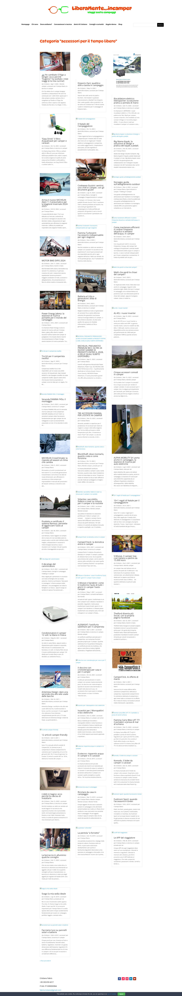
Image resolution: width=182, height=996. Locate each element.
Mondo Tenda (93, 802)
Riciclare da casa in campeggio (87, 793)
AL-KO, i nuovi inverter (125, 313)
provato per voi (59, 899)
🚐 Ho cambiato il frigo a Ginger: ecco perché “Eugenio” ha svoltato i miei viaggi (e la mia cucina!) (55, 77)
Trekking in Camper (48, 574)
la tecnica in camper (60, 148)
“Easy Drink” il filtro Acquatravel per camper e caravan (54, 140)
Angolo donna (111, 24)
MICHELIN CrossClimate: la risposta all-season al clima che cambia (55, 460)
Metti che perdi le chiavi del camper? (125, 273)
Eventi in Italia (58, 266)
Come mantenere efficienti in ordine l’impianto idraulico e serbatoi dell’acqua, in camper (127, 230)
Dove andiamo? (46, 24)
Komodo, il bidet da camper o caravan (123, 761)
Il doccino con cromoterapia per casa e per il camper (89, 669)
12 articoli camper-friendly (54, 734)
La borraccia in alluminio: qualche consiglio (54, 856)
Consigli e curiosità (96, 24)
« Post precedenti (45, 961)
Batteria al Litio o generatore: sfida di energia (87, 298)
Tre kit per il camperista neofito (53, 357)
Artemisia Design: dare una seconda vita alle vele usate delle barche (55, 693)
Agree (121, 994)
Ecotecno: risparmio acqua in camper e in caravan (91, 754)
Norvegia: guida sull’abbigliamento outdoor (127, 183)
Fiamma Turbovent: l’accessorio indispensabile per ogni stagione (90, 234)
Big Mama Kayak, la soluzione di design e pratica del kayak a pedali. (126, 143)
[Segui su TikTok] (123, 978)
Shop (120, 24)
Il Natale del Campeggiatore (85, 124)
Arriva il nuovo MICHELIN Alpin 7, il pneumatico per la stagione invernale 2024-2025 (55, 202)
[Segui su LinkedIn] (130, 978)
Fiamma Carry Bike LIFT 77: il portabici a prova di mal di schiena (127, 721)
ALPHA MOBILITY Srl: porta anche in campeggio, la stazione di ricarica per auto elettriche (127, 460)
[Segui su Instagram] (127, 978)
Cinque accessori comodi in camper (126, 373)
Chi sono (35, 24)
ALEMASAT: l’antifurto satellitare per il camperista (91, 625)
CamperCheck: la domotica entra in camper (91, 543)
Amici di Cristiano (80, 24)
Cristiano (46, 84)
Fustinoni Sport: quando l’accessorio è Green (125, 800)
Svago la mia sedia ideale (54, 893)
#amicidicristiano (47, 363)
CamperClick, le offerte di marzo (126, 677)
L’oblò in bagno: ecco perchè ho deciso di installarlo (52, 796)
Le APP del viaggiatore (124, 837)
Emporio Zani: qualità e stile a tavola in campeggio (90, 84)
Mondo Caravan (83, 511)
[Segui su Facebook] (119, 978)
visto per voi (127, 469)
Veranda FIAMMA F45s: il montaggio (54, 400)
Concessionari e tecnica (63, 24)
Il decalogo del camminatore (49, 565)
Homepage (25, 24)
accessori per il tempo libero (56, 86)
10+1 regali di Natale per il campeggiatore (126, 501)
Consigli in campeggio (59, 571)
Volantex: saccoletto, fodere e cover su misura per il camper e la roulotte (90, 501)
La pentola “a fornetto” (89, 832)
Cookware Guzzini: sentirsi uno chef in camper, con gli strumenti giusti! (91, 187)
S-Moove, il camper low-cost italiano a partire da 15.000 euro (125, 558)
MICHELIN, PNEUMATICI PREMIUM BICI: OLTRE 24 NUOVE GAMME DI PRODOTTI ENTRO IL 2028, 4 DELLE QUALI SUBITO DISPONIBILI (91, 351)
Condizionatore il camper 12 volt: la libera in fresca (54, 633)
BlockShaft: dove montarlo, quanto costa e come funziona (91, 456)
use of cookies (111, 994)
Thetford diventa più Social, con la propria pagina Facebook (124, 615)
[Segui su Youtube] (134, 978)
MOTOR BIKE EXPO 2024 (53, 260)
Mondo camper (87, 466)
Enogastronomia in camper (94, 197)
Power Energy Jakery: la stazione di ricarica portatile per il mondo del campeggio (54, 316)
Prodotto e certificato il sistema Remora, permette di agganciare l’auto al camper (54, 524)
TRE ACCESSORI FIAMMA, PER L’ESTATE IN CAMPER (90, 414)
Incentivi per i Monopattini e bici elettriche (91, 711)
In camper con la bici (97, 718)
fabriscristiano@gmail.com (50, 990)
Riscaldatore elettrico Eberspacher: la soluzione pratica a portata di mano (126, 100)
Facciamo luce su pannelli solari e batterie (54, 931)
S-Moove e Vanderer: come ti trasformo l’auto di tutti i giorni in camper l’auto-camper (91, 585)
